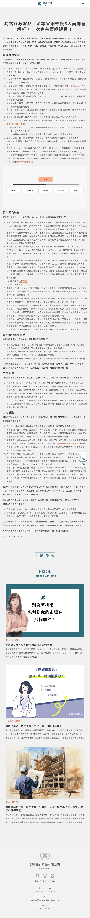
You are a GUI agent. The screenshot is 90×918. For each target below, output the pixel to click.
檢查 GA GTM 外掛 (16, 124)
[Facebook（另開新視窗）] (37, 875)
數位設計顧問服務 (25, 162)
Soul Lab (24, 285)
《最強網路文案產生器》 (67, 443)
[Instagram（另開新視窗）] (45, 875)
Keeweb (11, 141)
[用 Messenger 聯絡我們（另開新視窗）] (83, 464)
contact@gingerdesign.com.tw (45, 900)
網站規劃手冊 (12, 802)
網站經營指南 (12, 640)
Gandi (76, 86)
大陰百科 (23, 281)
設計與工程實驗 (13, 721)
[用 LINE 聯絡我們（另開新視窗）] (83, 459)
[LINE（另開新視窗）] (52, 875)
